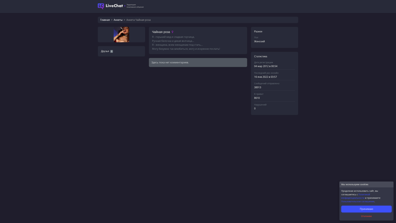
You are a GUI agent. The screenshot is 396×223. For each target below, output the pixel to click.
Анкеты (118, 20)
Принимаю (366, 209)
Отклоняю (366, 216)
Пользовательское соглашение (357, 201)
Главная (105, 20)
